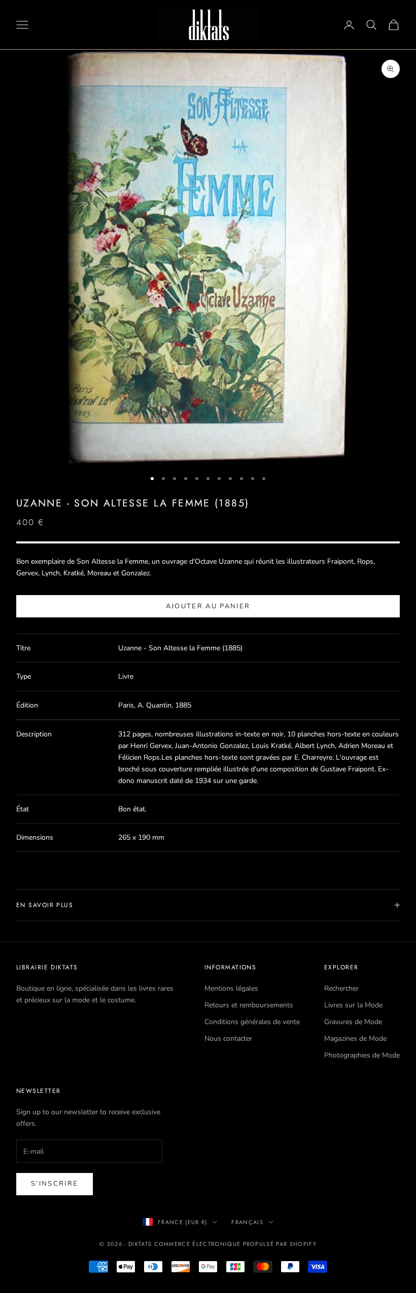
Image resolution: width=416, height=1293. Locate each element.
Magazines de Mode (355, 1038)
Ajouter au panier (208, 606)
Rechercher (341, 988)
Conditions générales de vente (252, 1022)
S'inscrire (54, 1183)
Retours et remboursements (248, 1005)
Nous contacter (228, 1038)
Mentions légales (231, 988)
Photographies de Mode (362, 1055)
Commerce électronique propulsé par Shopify (235, 1244)
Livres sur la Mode (353, 1005)
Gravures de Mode (353, 1022)
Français (247, 1222)
